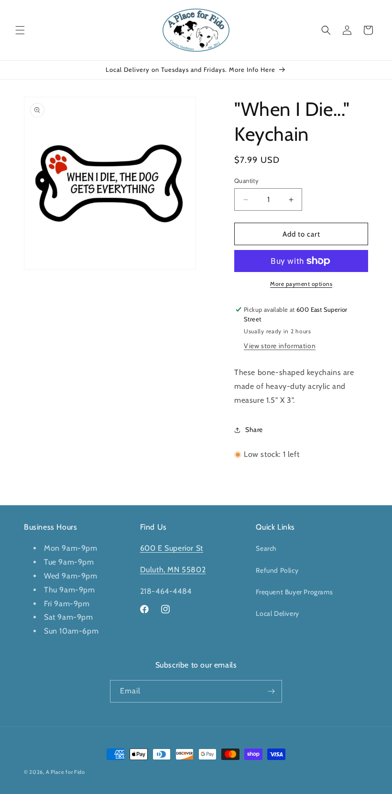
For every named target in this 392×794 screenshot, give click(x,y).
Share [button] (254, 429)
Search (266, 548)
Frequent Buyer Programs (294, 592)
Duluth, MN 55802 (173, 569)
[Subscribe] (271, 691)
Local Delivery (277, 613)
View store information (280, 345)
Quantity (246, 180)
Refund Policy (277, 570)
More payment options (301, 283)
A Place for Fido (65, 772)
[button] (20, 30)
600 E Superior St (171, 548)
